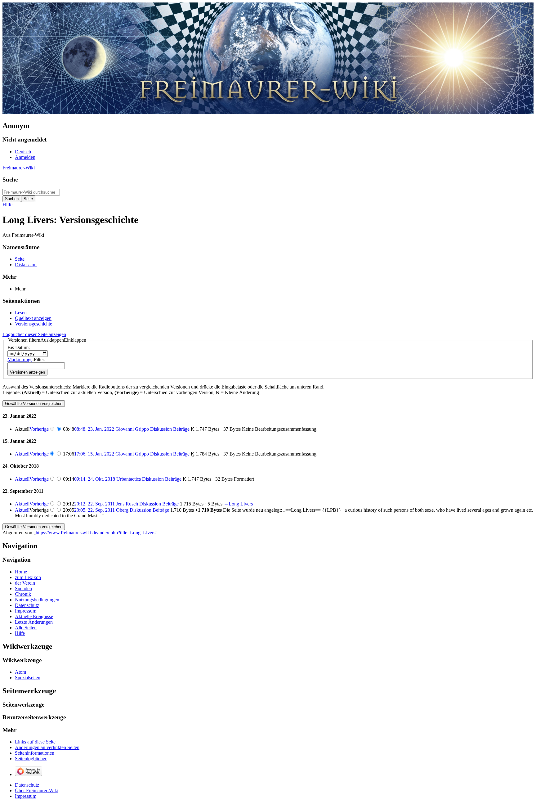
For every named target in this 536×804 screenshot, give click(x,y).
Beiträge (181, 429)
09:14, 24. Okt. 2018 (94, 479)
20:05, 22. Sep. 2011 (94, 510)
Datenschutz (27, 785)
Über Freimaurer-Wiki (36, 790)
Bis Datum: (18, 347)
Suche (10, 179)
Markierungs (19, 359)
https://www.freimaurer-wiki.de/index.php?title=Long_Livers (95, 532)
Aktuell (22, 453)
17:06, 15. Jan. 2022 (94, 453)
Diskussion (161, 429)
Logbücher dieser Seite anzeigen (34, 334)
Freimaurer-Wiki (18, 167)
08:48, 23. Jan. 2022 (94, 429)
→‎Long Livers (238, 503)
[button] (47, 340)
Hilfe (7, 204)
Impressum (25, 796)
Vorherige (39, 429)
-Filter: (26, 359)
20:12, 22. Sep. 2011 (94, 503)
